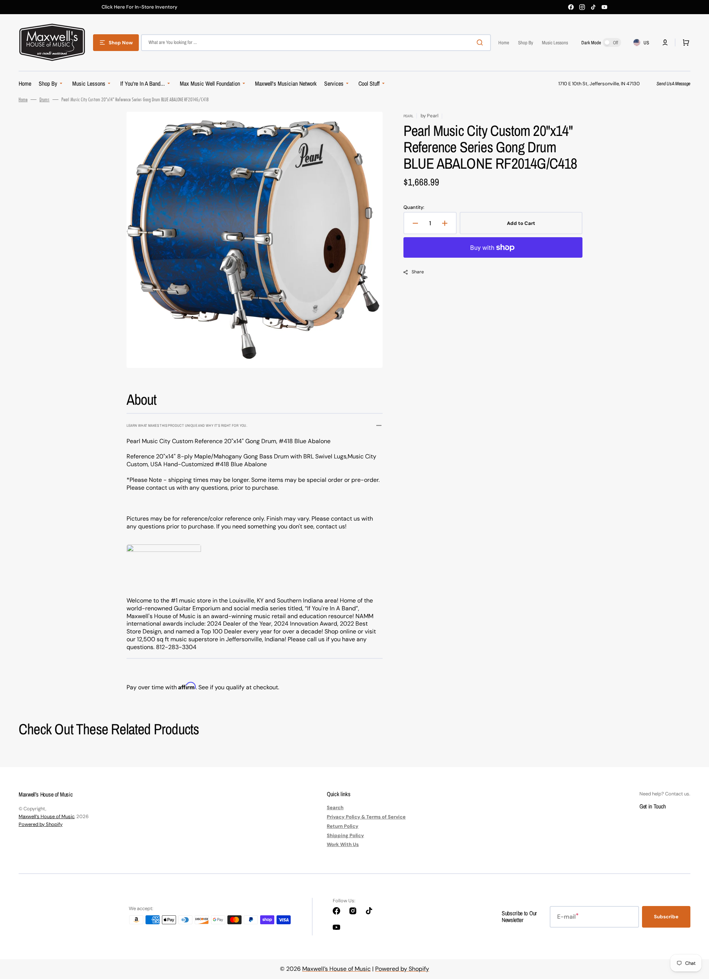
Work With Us (343, 844)
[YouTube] (604, 7)
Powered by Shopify (41, 824)
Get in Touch (652, 806)
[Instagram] (582, 7)
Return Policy (342, 826)
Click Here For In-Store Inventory (139, 7)
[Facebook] (571, 7)
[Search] (481, 42)
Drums (44, 99)
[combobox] (316, 42)
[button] (665, 42)
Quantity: (413, 207)
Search (335, 808)
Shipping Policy (345, 835)
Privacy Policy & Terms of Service (366, 817)
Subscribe (666, 916)
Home (23, 99)
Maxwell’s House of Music (46, 816)
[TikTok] (593, 7)
